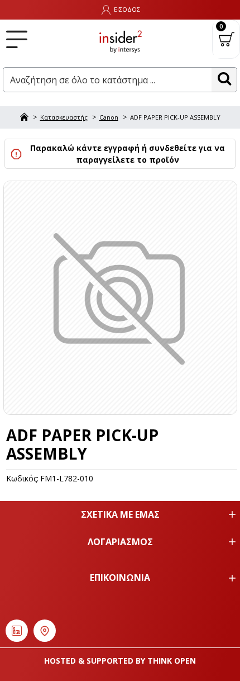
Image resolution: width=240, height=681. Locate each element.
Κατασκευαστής (64, 117)
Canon (108, 117)
